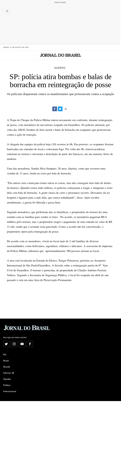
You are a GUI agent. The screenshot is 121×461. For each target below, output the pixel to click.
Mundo (6, 366)
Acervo (59, 68)
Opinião (7, 379)
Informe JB (8, 373)
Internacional (9, 391)
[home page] (60, 55)
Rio (4, 354)
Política (6, 385)
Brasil (6, 360)
